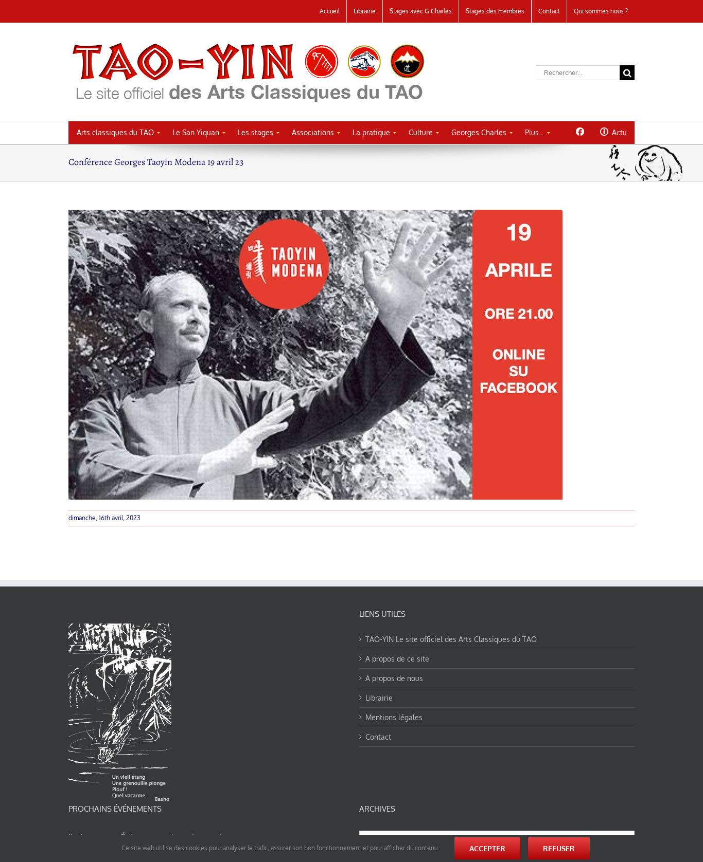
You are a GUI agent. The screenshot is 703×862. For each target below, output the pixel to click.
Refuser (559, 848)
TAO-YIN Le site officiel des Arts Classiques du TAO (451, 639)
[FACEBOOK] (580, 131)
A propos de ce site (397, 658)
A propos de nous (394, 678)
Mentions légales (394, 717)
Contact (378, 736)
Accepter (487, 848)
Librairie (379, 697)
